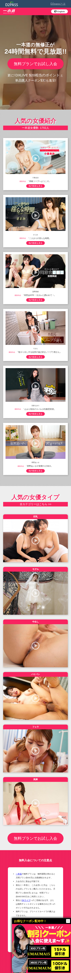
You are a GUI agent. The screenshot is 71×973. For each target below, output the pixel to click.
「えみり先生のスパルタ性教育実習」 (39, 409)
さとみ (35, 234)
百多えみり (35, 405)
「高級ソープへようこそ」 (39, 181)
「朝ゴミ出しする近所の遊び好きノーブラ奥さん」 (39, 352)
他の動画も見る (35, 186)
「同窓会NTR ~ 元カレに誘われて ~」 (39, 295)
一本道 (19, 874)
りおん (35, 348)
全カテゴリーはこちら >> (35, 504)
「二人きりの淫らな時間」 (39, 238)
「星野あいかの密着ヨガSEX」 (39, 466)
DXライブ (26, 900)
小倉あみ (35, 178)
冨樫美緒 (35, 292)
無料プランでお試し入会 (35, 64)
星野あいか (35, 462)
